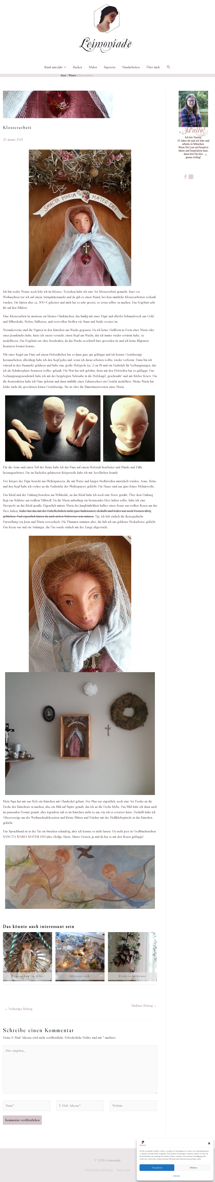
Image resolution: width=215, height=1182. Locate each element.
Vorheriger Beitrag (18, 1009)
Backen (77, 67)
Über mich (153, 67)
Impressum (176, 1175)
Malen (93, 67)
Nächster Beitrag (144, 1005)
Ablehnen (193, 1167)
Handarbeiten (131, 67)
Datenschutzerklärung (98, 1170)
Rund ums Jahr (53, 67)
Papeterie (110, 67)
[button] (209, 1143)
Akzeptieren (157, 1167)
